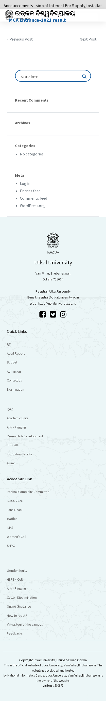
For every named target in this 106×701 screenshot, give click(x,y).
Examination (15, 389)
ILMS (10, 528)
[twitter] (54, 314)
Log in (25, 183)
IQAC (10, 409)
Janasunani (14, 510)
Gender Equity (17, 571)
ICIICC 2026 (15, 501)
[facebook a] (43, 314)
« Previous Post (20, 39)
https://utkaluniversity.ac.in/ (57, 303)
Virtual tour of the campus (25, 624)
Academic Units (17, 418)
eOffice (12, 519)
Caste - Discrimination (22, 597)
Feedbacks (14, 633)
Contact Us (14, 380)
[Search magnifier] (84, 76)
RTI (9, 344)
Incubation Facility (19, 454)
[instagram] (63, 314)
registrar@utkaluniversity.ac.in (58, 297)
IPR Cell (12, 445)
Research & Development (25, 436)
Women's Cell (16, 537)
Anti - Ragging (16, 427)
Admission (14, 371)
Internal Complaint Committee (28, 492)
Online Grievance (19, 606)
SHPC (11, 546)
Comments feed (33, 198)
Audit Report (16, 353)
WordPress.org (32, 205)
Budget (12, 362)
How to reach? (17, 616)
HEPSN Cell (15, 579)
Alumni (11, 463)
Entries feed (30, 190)
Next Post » (89, 39)
